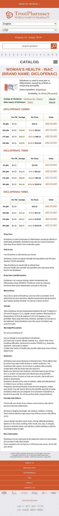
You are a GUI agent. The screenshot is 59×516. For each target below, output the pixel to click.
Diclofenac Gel (29, 99)
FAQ (29, 478)
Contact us (29, 488)
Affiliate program (29, 500)
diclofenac (41, 89)
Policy (29, 483)
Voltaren (39, 99)
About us (29, 463)
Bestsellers (29, 468)
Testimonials (29, 473)
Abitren (30, 102)
